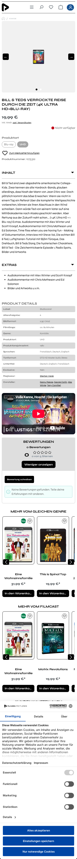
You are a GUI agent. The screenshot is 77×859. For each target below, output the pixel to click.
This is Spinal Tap (53, 574)
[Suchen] (41, 7)
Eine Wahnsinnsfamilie (18, 576)
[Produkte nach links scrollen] (6, 562)
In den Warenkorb (19, 593)
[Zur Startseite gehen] (11, 7)
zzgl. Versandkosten (22, 122)
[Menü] (31, 7)
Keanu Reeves (46, 382)
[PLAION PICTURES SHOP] (3, 18)
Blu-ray (8, 144)
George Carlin (60, 382)
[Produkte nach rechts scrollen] (71, 562)
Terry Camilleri (54, 385)
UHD (24, 145)
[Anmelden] (70, 7)
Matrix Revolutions (53, 669)
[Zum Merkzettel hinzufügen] (29, 520)
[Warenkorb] (60, 7)
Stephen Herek (47, 376)
